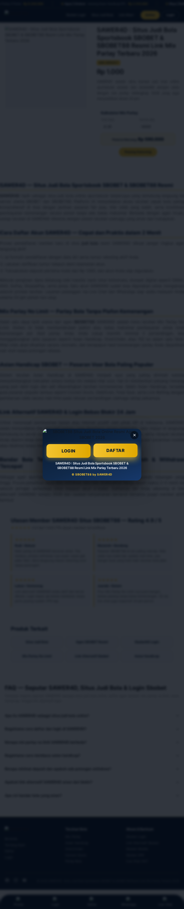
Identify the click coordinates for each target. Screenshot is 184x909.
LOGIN (68, 450)
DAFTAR (115, 450)
